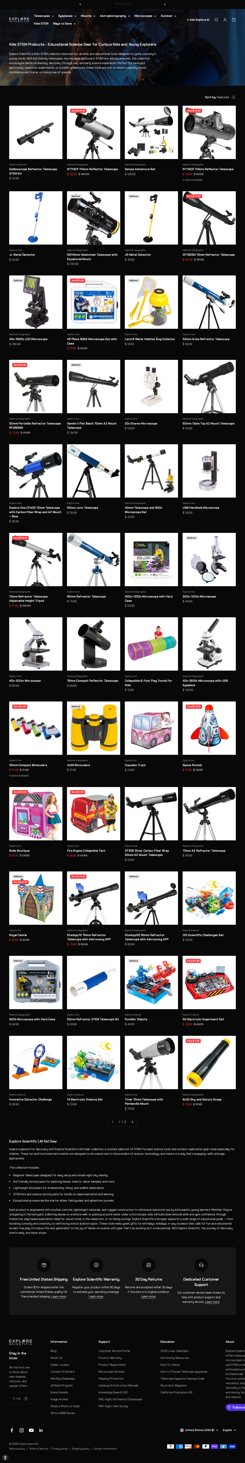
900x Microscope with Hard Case (32, 1019)
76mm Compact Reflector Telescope (92, 681)
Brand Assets (59, 1392)
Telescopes (42, 16)
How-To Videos (170, 1365)
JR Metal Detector (138, 255)
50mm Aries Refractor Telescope (206, 339)
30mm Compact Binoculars (28, 765)
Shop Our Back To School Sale (122, 4)
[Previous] (80, 4)
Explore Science (191, 930)
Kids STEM (41, 24)
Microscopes (143, 16)
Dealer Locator (60, 1365)
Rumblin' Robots (136, 1019)
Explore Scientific (18, 164)
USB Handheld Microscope (201, 508)
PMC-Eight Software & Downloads (120, 1399)
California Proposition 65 (176, 1392)
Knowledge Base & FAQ (113, 1392)
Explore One (15, 250)
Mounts (86, 16)
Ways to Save (62, 24)
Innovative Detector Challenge (30, 1099)
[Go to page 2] (132, 1122)
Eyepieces (65, 16)
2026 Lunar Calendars (174, 1351)
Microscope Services (112, 1372)
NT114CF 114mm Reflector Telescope (92, 169)
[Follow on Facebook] (11, 1430)
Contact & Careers (62, 1372)
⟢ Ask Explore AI (198, 20)
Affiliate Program (62, 1385)
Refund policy (17, 1448)
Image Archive (59, 1399)
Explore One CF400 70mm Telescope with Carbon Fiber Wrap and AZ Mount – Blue (35, 512)
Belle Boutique (19, 851)
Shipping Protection (111, 1379)
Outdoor (166, 16)
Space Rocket (192, 765)
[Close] (238, 1430)
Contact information (105, 1448)
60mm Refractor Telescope (86, 596)
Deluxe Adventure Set (140, 169)
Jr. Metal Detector (22, 255)
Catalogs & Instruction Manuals (118, 1385)
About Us (56, 1358)
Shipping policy (80, 1448)
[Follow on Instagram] (21, 1430)
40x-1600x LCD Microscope (28, 339)
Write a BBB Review (63, 1413)
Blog (53, 1351)
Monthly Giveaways (63, 1379)
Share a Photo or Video (65, 1406)
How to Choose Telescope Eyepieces (183, 1372)
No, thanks (195, 1446)
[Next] (165, 4)
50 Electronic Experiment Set (203, 1019)
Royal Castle (18, 935)
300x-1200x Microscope (199, 596)
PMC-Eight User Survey (113, 1406)
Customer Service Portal (114, 1351)
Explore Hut (130, 676)
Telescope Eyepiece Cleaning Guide (182, 1379)
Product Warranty (110, 1358)
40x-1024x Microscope (25, 681)
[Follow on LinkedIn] (41, 1430)
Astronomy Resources (174, 1358)
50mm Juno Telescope (82, 508)
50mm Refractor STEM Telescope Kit (93, 1019)
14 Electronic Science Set (85, 1099)
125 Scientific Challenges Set (203, 935)
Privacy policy (60, 1448)
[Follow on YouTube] (31, 1430)
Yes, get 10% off (195, 1439)
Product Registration (112, 1365)
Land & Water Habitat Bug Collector (150, 339)
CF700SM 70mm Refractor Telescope (209, 255)
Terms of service (38, 1448)
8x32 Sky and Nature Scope (202, 1099)
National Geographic (77, 164)
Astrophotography (113, 16)
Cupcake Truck (135, 765)
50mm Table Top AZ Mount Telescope (208, 423)
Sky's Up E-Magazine (173, 1385)
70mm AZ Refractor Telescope (204, 851)
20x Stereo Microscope (141, 423)
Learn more (58, 1296)
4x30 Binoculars (78, 765)
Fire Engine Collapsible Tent (86, 851)
